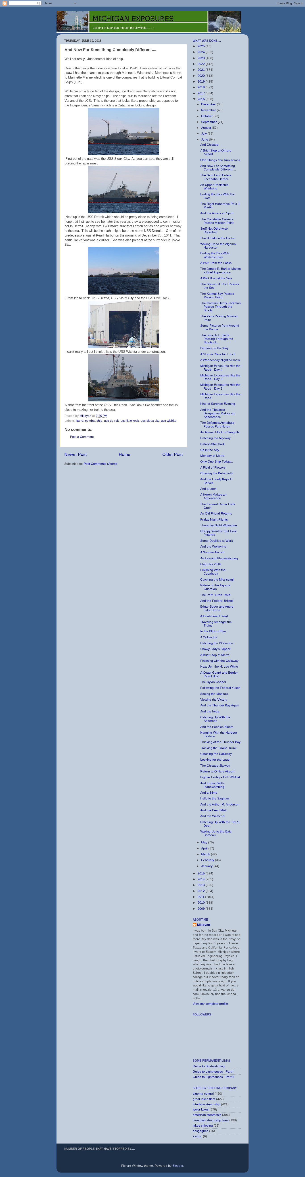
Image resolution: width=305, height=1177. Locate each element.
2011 (201, 897)
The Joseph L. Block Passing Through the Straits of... (216, 339)
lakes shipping (203, 1125)
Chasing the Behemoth (216, 473)
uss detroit (111, 420)
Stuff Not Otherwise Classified (214, 230)
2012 (202, 891)
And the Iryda (209, 711)
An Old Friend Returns (216, 513)
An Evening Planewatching (219, 558)
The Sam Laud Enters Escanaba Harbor (215, 177)
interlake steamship (206, 1104)
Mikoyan (203, 924)
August (206, 127)
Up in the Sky (209, 450)
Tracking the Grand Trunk (218, 748)
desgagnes (200, 1131)
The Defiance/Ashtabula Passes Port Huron (217, 424)
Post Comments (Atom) (100, 463)
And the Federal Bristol (216, 600)
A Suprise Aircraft (212, 552)
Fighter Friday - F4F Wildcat (220, 777)
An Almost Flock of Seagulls (219, 432)
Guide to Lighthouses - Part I (213, 1071)
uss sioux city (150, 420)
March (206, 854)
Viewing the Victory (213, 699)
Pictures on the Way (214, 348)
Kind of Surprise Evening (217, 403)
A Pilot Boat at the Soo (216, 278)
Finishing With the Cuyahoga (213, 571)
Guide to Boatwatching (209, 1066)
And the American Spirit (216, 213)
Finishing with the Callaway (219, 660)
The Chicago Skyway (215, 765)
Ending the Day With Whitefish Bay (214, 255)
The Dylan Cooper (213, 682)
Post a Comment (82, 436)
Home (124, 454)
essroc (197, 1136)
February (208, 860)
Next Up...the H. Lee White (219, 666)
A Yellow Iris (208, 637)
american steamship (207, 1115)
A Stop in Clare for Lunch (218, 354)
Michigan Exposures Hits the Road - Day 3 (220, 377)
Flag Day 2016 (210, 564)
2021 (202, 69)
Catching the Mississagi (217, 579)
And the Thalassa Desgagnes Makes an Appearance (217, 413)
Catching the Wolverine (216, 643)
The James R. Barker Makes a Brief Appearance (220, 270)
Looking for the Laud (215, 759)
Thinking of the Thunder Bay (220, 742)
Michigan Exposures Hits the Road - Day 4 (220, 367)
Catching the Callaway (216, 754)
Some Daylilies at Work (216, 540)
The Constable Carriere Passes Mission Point (217, 221)
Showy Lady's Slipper (215, 649)
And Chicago (209, 144)
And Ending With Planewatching (212, 785)
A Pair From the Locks (216, 263)
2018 (202, 87)
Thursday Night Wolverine (218, 525)
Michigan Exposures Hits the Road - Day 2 (220, 386)
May (204, 842)
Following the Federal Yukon (220, 687)
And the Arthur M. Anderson (219, 804)
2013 (202, 885)
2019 (202, 81)
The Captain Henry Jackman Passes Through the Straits (220, 306)
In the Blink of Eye (213, 631)
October (207, 116)
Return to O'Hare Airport (217, 771)
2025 (202, 46)
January (207, 866)
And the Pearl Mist (213, 810)
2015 (202, 873)
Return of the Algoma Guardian (215, 587)
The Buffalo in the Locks (217, 238)
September (209, 122)
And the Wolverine (213, 546)
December (209, 104)
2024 (202, 52)
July (204, 133)
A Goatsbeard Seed (214, 616)
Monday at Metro (212, 455)
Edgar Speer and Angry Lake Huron (216, 608)
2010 (202, 902)
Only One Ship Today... (216, 461)
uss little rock (130, 420)
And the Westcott (212, 816)
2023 (202, 58)
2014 (202, 879)
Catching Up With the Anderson (215, 719)
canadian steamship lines (210, 1120)
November (209, 110)
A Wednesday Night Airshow (220, 360)
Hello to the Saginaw (214, 798)
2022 (202, 64)
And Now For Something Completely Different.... (218, 167)
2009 (202, 908)
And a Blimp (208, 792)
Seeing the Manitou (214, 693)
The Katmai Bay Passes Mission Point (217, 295)
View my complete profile (210, 1003)
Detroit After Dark (212, 444)
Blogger (177, 1165)
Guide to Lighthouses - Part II (213, 1077)
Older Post (172, 454)
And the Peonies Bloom (216, 727)
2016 (202, 99)
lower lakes (201, 1109)
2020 (202, 75)
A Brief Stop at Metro (215, 655)
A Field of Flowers (213, 467)
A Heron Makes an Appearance (213, 496)
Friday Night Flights (214, 519)
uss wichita (168, 420)
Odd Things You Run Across (220, 160)
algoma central (203, 1093)
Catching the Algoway (215, 438)
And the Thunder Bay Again (219, 705)
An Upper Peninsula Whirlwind (214, 186)
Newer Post (75, 454)
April (204, 848)
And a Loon (208, 488)
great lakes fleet (204, 1099)
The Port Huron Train (215, 595)
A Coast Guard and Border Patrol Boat (219, 674)
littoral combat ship (89, 420)
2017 (202, 93)
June (205, 139)
